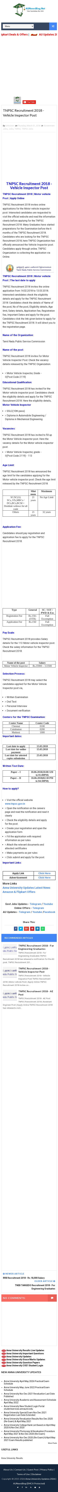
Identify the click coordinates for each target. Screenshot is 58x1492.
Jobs (11, 129)
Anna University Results (12, 1458)
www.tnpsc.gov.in (15, 803)
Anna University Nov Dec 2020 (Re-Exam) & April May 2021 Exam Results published (29, 1438)
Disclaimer (36, 1474)
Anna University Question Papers (23, 1362)
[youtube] (39, 1487)
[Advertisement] (29, 66)
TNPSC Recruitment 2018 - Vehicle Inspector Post (33, 970)
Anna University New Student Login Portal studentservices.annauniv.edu (24, 1407)
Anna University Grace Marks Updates (25, 1359)
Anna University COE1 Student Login (24, 1365)
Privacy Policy (46, 1469)
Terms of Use (23, 1474)
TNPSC (18, 129)
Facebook (49, 912)
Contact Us (20, 1469)
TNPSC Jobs (27, 129)
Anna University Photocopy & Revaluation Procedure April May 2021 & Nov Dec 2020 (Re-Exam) (29, 1432)
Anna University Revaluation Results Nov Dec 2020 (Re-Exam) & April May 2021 (28, 1420)
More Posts (52, 1443)
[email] (35, 1487)
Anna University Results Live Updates (25, 1350)
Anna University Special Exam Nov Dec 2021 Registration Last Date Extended (25, 1413)
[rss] (30, 1487)
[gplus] (26, 1487)
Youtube (48, 904)
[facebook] (22, 1487)
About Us (8, 1469)
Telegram (35, 904)
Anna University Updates (18, 1356)
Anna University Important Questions (25, 1353)
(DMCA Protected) (36, 1483)
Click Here (44, 873)
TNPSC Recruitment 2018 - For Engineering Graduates (36, 947)
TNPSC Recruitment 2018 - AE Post (35, 993)
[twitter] (17, 1487)
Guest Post (33, 1469)
